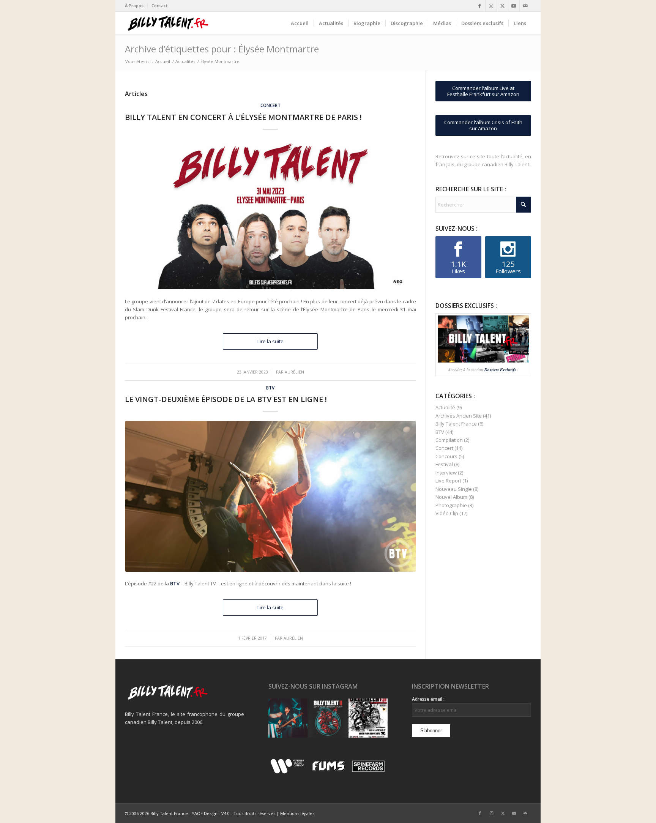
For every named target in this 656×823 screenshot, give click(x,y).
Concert (270, 105)
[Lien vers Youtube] (513, 5)
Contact (159, 5)
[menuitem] (136, 6)
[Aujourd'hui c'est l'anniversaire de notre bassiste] (288, 718)
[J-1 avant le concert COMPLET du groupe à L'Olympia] (327, 718)
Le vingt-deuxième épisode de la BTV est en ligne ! (226, 399)
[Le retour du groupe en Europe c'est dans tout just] (368, 718)
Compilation (449, 440)
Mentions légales (297, 813)
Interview (446, 472)
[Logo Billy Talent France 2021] (168, 23)
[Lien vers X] (502, 5)
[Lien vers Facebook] (479, 5)
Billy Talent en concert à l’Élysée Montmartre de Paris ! (243, 117)
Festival (444, 464)
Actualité (445, 407)
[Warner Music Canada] (288, 772)
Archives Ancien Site (458, 415)
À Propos (134, 5)
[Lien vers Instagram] (491, 5)
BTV (270, 388)
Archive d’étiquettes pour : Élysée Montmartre (222, 49)
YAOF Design (205, 813)
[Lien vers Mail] (525, 5)
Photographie (451, 505)
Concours (446, 456)
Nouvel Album (451, 496)
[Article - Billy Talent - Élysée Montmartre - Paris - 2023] (270, 214)
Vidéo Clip (446, 513)
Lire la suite (270, 341)
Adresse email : (428, 699)
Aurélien (294, 372)
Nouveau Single (453, 489)
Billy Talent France (456, 423)
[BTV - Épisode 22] (270, 496)
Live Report (448, 480)
